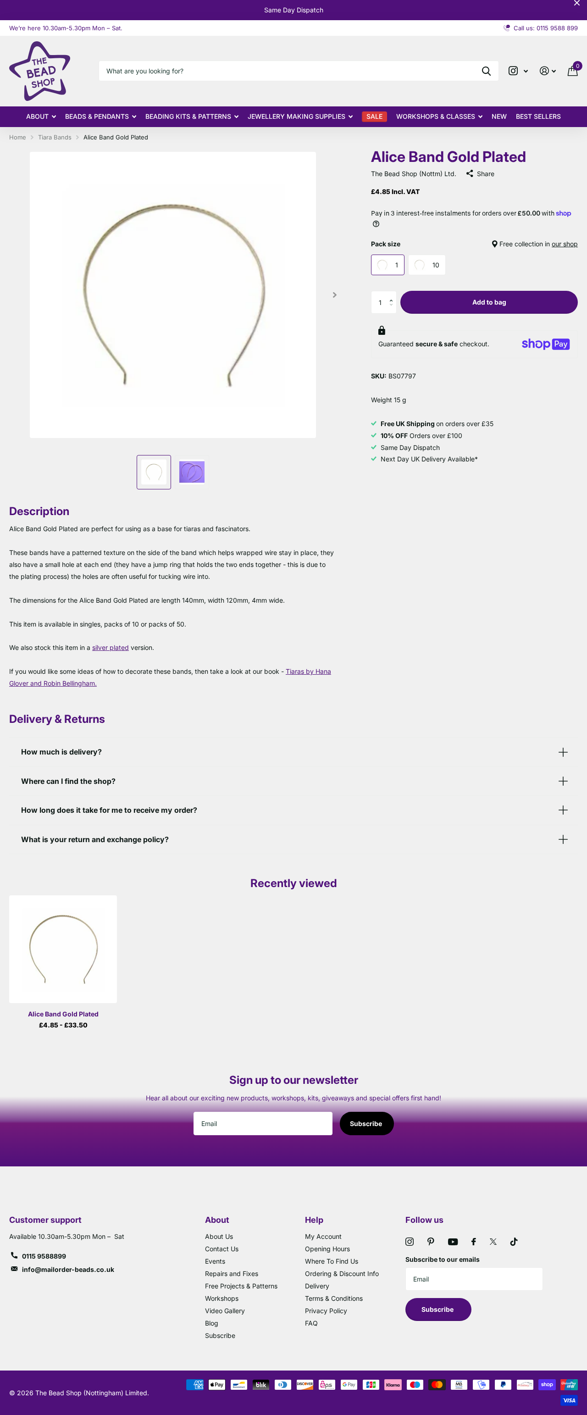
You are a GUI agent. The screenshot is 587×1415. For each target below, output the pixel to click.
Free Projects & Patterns (241, 1286)
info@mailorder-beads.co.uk (68, 1269)
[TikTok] (514, 1241)
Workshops (221, 1298)
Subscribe (366, 1123)
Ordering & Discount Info (342, 1273)
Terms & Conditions (334, 1298)
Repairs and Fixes (231, 1273)
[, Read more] (518, 71)
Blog (211, 1323)
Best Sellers (538, 116)
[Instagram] (409, 1241)
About (37, 116)
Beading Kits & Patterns (188, 116)
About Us (219, 1236)
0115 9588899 (44, 1256)
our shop (565, 244)
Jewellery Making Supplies (296, 116)
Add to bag (489, 302)
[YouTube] (453, 1241)
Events (215, 1261)
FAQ (311, 1323)
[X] (493, 1241)
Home (17, 137)
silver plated (110, 647)
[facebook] (473, 1241)
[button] (393, 294)
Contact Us (221, 1249)
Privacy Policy (326, 1311)
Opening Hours (327, 1249)
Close (577, 3)
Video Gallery (225, 1311)
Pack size (474, 244)
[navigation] (154, 472)
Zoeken (486, 71)
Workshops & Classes (435, 116)
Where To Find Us (331, 1261)
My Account (323, 1236)
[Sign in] (547, 71)
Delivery (317, 1286)
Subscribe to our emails (442, 1259)
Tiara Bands (55, 137)
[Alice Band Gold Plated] (63, 949)
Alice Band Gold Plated (63, 1014)
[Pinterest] (430, 1241)
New (499, 116)
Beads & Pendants (97, 116)
